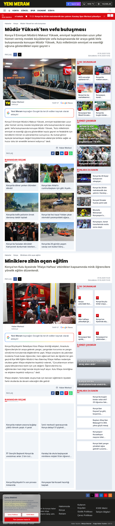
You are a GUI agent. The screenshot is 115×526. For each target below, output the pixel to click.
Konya (15, 10)
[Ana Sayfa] (9, 10)
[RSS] (110, 495)
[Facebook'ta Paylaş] (15, 54)
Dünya (51, 10)
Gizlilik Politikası (84, 511)
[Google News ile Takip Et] (66, 103)
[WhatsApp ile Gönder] (71, 153)
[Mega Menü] (4, 10)
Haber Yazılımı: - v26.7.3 (91, 523)
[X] (92, 495)
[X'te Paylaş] (19, 54)
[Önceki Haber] (108, 15)
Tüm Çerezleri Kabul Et (21, 519)
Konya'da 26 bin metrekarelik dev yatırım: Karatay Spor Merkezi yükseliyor (52, 16)
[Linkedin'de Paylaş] (62, 153)
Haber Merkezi (18, 103)
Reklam (62, 514)
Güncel (24, 10)
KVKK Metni (101, 508)
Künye (62, 510)
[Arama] (110, 10)
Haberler (8, 23)
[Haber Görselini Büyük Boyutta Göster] (39, 79)
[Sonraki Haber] (112, 15)
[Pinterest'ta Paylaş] (66, 153)
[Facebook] (88, 495)
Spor (33, 10)
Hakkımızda (64, 506)
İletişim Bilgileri (103, 512)
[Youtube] (105, 495)
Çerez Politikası (84, 515)
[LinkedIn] (101, 495)
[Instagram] (96, 495)
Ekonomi (41, 10)
